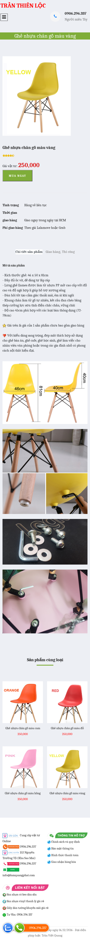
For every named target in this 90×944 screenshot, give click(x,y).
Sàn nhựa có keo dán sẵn (21, 894)
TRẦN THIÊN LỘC (23, 5)
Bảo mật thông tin (62, 848)
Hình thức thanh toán (64, 855)
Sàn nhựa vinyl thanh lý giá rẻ (25, 901)
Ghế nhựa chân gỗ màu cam (22, 728)
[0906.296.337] (19, 927)
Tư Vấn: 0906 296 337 (19, 914)
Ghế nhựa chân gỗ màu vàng (67, 793)
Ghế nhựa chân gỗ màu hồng (23, 793)
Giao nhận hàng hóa (63, 862)
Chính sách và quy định (65, 842)
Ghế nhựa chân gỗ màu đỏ (67, 728)
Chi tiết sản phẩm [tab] (28, 252)
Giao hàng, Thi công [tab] (60, 252)
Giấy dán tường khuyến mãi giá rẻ (27, 908)
